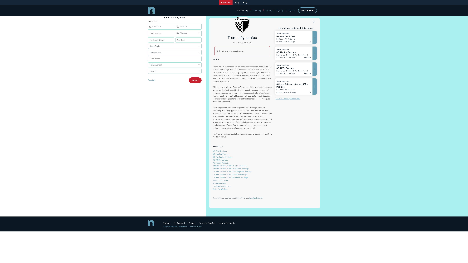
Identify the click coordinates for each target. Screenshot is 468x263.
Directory (257, 10)
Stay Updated (307, 10)
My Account (179, 223)
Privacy (192, 223)
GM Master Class (219, 183)
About (269, 10)
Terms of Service (207, 223)
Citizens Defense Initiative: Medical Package (231, 168)
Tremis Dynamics (242, 37)
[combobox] (188, 33)
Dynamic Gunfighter (221, 180)
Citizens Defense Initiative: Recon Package (230, 177)
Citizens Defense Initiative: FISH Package (229, 165)
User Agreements (227, 223)
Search (195, 80)
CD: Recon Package (221, 163)
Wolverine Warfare (220, 189)
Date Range (152, 21)
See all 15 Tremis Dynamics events (288, 99)
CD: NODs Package (220, 160)
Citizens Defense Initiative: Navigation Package (232, 171)
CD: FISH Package (220, 151)
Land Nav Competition (222, 186)
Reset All (151, 80)
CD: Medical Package (221, 154)
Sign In (291, 10)
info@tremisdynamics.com (233, 51)
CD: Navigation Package (222, 157)
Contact (166, 223)
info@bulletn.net (256, 198)
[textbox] (186, 33)
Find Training (242, 10)
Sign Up (279, 10)
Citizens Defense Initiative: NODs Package (230, 174)
